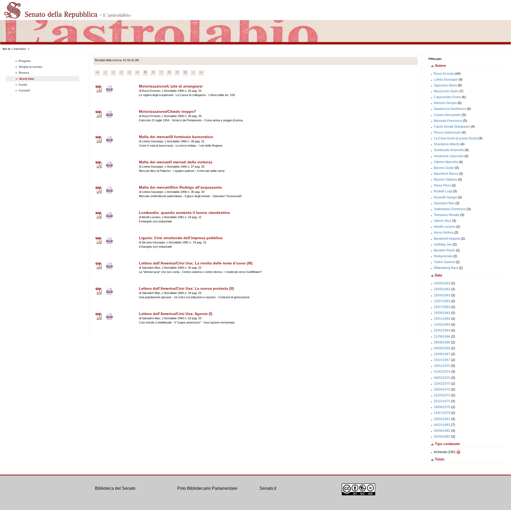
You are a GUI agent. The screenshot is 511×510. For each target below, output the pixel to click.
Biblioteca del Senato (115, 488)
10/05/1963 (442, 283)
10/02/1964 (442, 324)
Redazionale (443, 256)
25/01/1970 (442, 366)
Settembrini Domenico (450, 209)
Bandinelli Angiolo (447, 239)
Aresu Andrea (444, 232)
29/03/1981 (442, 419)
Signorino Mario (445, 85)
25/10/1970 (442, 401)
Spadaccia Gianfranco (450, 109)
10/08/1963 (442, 313)
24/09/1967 (442, 354)
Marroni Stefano (445, 179)
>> (201, 72)
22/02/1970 (442, 383)
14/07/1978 (442, 413)
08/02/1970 (442, 378)
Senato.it (267, 488)
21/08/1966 (442, 336)
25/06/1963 (442, 295)
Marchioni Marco (446, 174)
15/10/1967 (442, 360)
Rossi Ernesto (444, 74)
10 (185, 72)
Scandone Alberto (447, 144)
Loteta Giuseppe (446, 79)
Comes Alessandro (447, 115)
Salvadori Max (444, 203)
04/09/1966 (442, 348)
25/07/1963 (442, 307)
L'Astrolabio (19, 48)
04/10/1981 (442, 425)
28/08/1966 (442, 342)
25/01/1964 (442, 319)
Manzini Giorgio (445, 103)
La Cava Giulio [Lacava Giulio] (456, 138)
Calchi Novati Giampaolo (452, 126)
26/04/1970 (442, 389)
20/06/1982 (442, 436)
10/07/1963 (442, 301)
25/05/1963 (442, 289)
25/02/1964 (442, 330)
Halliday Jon (443, 244)
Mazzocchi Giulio (446, 91)
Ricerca (23, 72)
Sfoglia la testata (30, 66)
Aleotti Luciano (444, 227)
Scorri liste (26, 78)
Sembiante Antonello (449, 150)
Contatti (24, 90)
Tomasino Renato (446, 215)
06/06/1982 (442, 431)
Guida (22, 84)
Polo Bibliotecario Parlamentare (207, 488)
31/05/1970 (442, 395)
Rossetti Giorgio (445, 197)
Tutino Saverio (444, 262)
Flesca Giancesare (447, 132)
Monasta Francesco (448, 121)
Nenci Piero (442, 185)
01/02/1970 (442, 372)
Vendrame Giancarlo (449, 156)
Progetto (24, 61)
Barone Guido (444, 168)
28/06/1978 (442, 407)
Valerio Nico (442, 221)
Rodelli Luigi (443, 191)
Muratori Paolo (444, 250)
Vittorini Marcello (446, 162)
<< (97, 72)
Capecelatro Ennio (447, 97)
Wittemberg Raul (446, 268)
